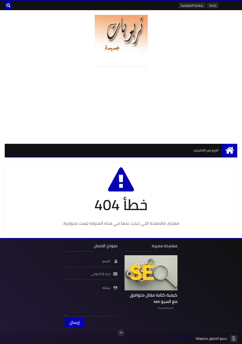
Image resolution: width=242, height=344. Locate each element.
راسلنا (212, 5)
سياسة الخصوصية (192, 5)
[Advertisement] (121, 106)
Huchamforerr (166, 308)
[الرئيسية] (229, 150)
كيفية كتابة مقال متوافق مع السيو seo (153, 298)
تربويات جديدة (182, 338)
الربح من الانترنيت (205, 150)
